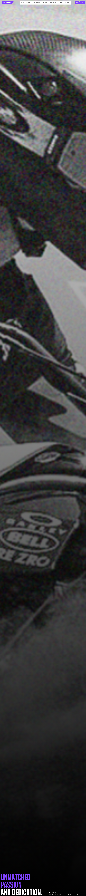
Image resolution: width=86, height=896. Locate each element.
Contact (67, 2)
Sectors (45, 2)
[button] (45, 3)
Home (22, 2)
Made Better (53, 2)
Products (28, 2)
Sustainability (37, 2)
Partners (61, 2)
